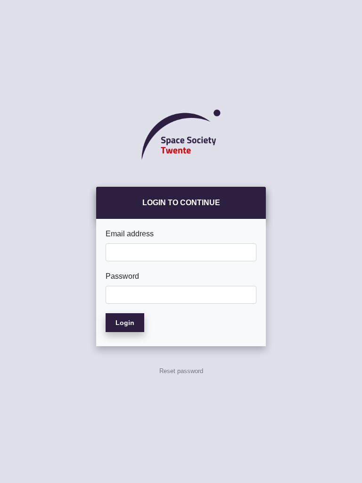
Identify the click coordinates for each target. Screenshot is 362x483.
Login (124, 322)
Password (122, 276)
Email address (130, 234)
